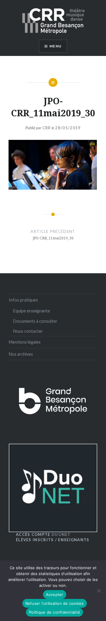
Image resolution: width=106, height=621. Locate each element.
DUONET (43, 534)
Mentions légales (25, 342)
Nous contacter (28, 331)
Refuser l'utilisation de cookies (54, 603)
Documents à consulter (35, 321)
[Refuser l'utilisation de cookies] (99, 591)
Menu (55, 46)
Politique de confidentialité (54, 612)
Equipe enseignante (31, 310)
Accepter (54, 594)
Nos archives (21, 354)
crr (46, 127)
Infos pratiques (23, 299)
